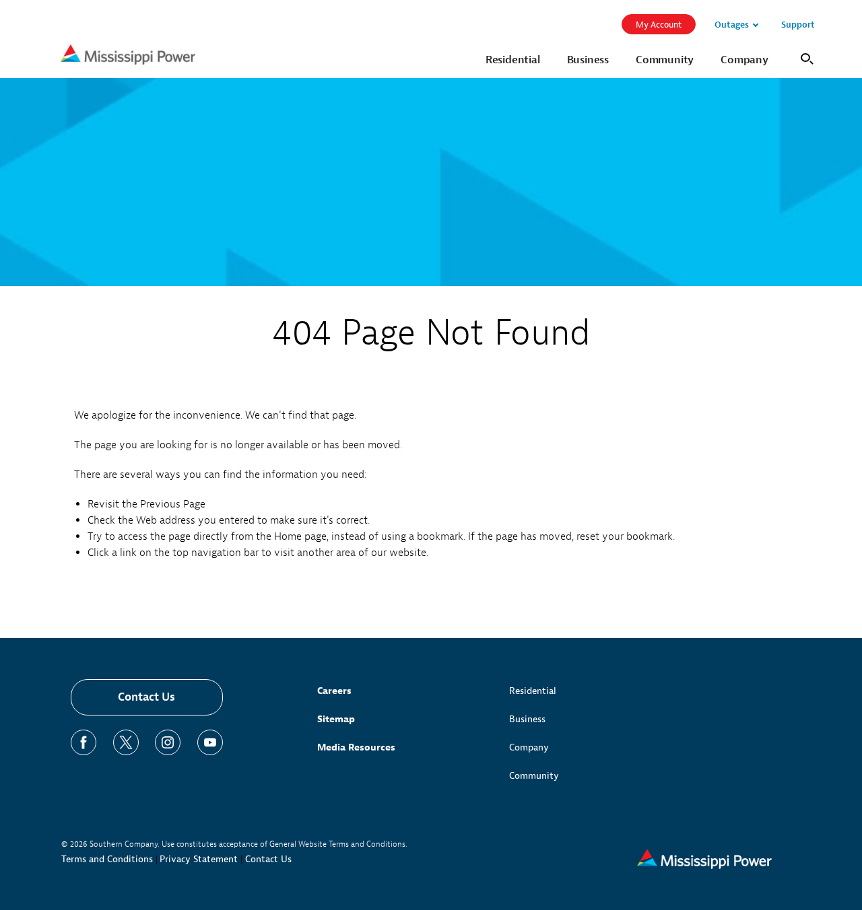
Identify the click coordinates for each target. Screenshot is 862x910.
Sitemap (336, 719)
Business (527, 719)
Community (534, 775)
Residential (532, 691)
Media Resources (356, 747)
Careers (334, 691)
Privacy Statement (199, 859)
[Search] (805, 57)
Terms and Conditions (107, 859)
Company (529, 747)
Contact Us (146, 697)
